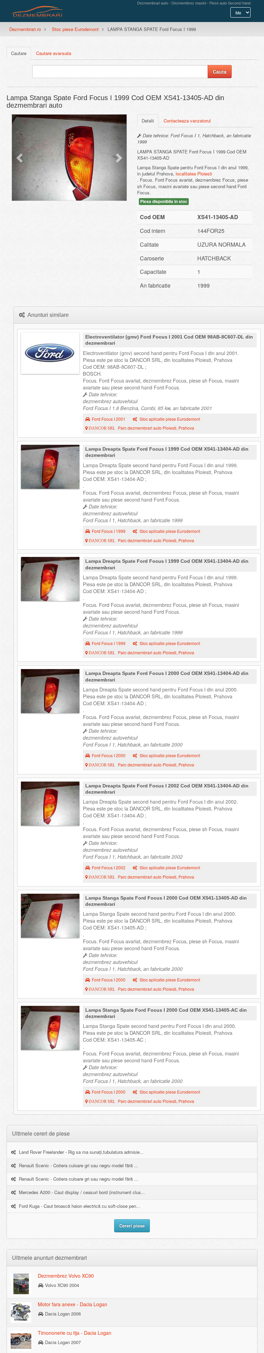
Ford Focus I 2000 (108, 755)
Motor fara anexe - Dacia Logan (72, 1304)
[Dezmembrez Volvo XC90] (21, 1283)
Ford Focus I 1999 (108, 531)
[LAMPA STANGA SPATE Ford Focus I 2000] (50, 916)
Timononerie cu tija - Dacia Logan (74, 1332)
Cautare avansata (53, 53)
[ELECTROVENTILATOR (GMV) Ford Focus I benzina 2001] (50, 353)
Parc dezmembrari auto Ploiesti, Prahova (141, 428)
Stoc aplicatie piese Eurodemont (170, 419)
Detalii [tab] (148, 120)
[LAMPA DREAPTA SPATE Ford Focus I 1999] (50, 467)
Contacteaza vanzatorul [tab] (187, 120)
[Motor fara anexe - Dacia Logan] (21, 1312)
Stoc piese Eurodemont (75, 29)
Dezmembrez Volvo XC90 (66, 1275)
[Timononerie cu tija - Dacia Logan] (21, 1340)
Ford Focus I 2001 (108, 419)
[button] (20, 157)
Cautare (18, 53)
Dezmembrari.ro (25, 29)
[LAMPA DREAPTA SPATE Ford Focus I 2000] (50, 691)
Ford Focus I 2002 (108, 867)
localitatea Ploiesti (194, 173)
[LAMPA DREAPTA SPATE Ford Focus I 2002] (50, 804)
